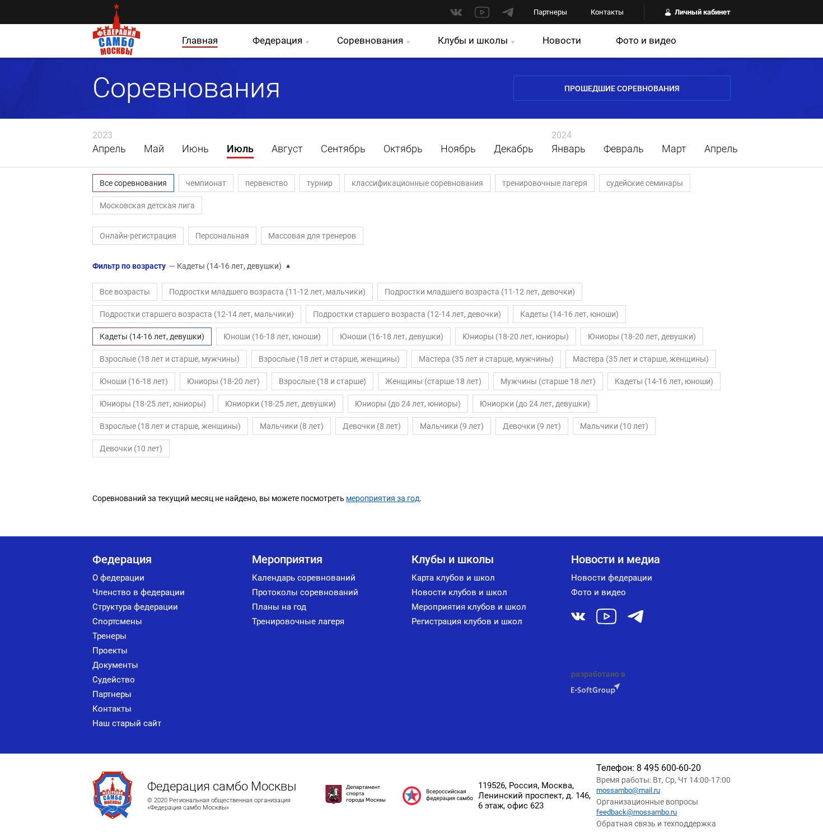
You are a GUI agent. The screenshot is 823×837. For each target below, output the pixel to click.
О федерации (118, 578)
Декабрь (514, 149)
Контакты (607, 12)
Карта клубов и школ (453, 578)
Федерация (277, 40)
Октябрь (403, 149)
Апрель (109, 149)
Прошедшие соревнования (622, 88)
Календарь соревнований (304, 578)
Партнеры (550, 12)
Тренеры (109, 636)
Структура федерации (135, 607)
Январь (568, 149)
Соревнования (370, 40)
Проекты (110, 651)
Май (154, 149)
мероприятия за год (382, 498)
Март (674, 149)
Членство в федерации (138, 592)
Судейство (113, 680)
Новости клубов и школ (459, 592)
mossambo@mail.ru (628, 790)
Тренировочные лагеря (298, 621)
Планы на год (279, 607)
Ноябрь (458, 149)
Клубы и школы (473, 40)
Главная (200, 40)
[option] (109, 143)
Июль (240, 149)
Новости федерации (611, 578)
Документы (115, 665)
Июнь (195, 149)
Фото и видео (646, 40)
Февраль (624, 149)
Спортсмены (117, 621)
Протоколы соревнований (305, 592)
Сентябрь (343, 149)
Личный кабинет (703, 12)
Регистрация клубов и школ (467, 621)
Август (287, 149)
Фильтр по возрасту (191, 265)
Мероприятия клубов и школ (469, 607)
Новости (562, 40)
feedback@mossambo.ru (636, 812)
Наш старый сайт (126, 723)
